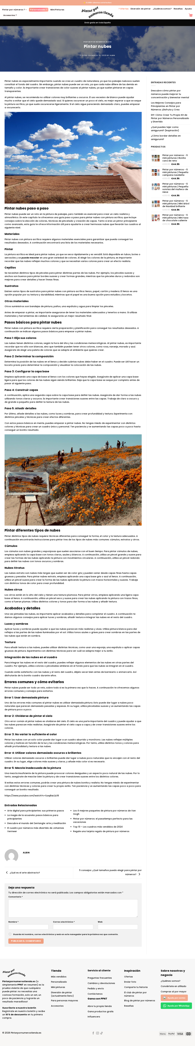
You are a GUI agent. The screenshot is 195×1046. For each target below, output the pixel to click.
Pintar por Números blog (97, 42)
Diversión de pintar (141, 8)
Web (100, 922)
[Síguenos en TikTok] (101, 1033)
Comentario (15, 896)
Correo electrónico (64, 922)
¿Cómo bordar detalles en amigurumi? (166, 137)
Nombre (13, 922)
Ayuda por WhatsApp (178, 1005)
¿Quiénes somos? (162, 8)
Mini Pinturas (57, 9)
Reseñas (178, 8)
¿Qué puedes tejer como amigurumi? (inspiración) (165, 129)
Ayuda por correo (176, 998)
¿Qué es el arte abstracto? (24, 872)
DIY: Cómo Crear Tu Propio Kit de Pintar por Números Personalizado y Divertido (170, 118)
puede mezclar (30, 257)
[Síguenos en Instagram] (97, 1033)
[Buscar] (184, 15)
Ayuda (188, 8)
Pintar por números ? (13, 9)
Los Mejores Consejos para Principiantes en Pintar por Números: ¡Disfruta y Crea (166, 106)
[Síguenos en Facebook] (93, 1033)
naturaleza (93, 81)
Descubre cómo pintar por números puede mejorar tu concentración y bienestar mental (170, 94)
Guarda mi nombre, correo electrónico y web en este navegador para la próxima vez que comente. (65, 934)
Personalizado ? (38, 9)
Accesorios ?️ (10, 15)
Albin (112, 55)
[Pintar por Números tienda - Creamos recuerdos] (97, 12)
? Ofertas (123, 8)
